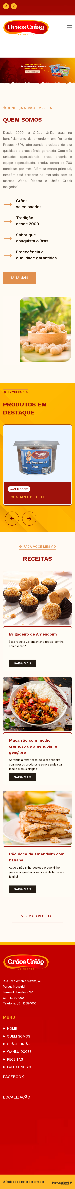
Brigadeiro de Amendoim (33, 634)
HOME (12, 1029)
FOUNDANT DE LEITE (27, 497)
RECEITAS (15, 1059)
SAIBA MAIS (22, 663)
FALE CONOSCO (19, 1067)
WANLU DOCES (19, 1052)
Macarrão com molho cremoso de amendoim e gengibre (33, 746)
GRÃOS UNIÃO (18, 1044)
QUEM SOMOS (18, 1036)
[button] (12, 519)
